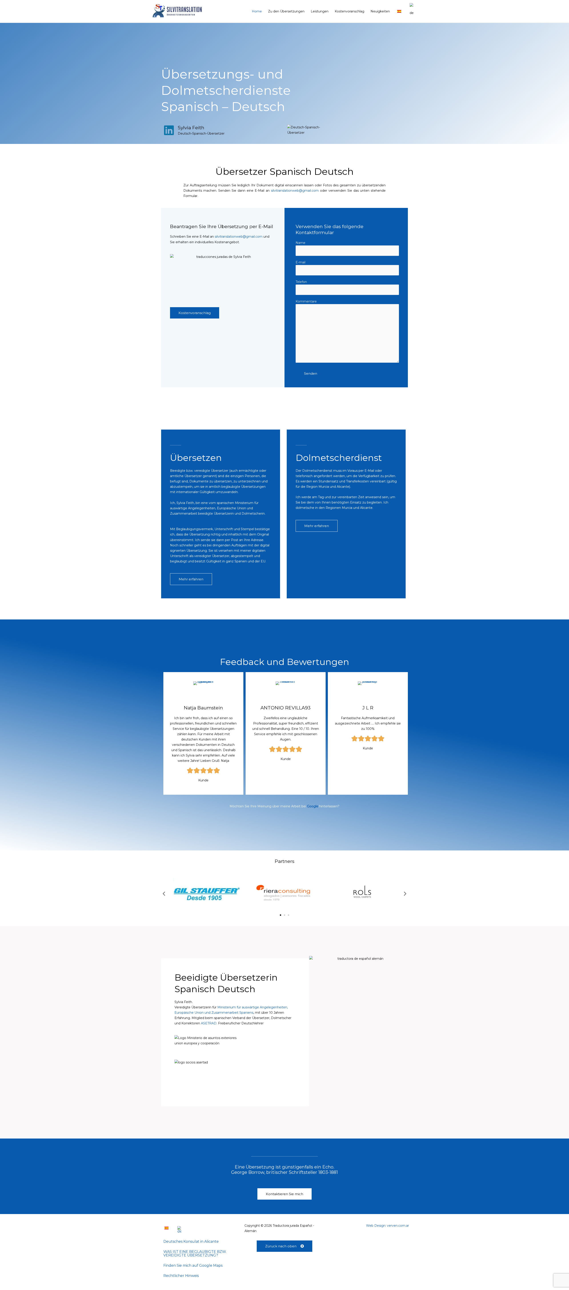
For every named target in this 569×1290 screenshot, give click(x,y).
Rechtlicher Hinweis (181, 1276)
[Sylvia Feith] (168, 130)
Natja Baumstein (203, 708)
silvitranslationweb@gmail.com (295, 191)
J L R (367, 708)
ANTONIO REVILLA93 (285, 708)
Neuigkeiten (380, 11)
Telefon (301, 282)
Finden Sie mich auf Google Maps (192, 1265)
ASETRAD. (209, 1023)
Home (257, 11)
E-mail (300, 262)
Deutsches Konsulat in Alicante (191, 1241)
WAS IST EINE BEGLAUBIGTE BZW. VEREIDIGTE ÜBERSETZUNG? (194, 1253)
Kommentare (306, 301)
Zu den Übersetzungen (286, 11)
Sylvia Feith (191, 127)
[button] (164, 893)
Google (312, 806)
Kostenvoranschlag (349, 11)
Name (300, 243)
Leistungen (320, 11)
